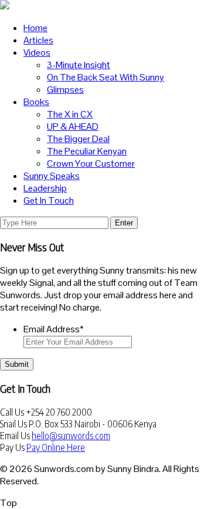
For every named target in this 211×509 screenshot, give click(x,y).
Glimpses (65, 89)
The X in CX (70, 114)
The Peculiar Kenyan (87, 151)
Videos (36, 52)
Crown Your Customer (91, 163)
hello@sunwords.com (71, 435)
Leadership (45, 188)
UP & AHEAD (72, 126)
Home (35, 28)
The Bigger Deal (78, 139)
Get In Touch (48, 200)
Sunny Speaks (51, 176)
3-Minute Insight (78, 65)
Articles (38, 40)
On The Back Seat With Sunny (105, 77)
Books (36, 102)
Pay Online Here (55, 447)
